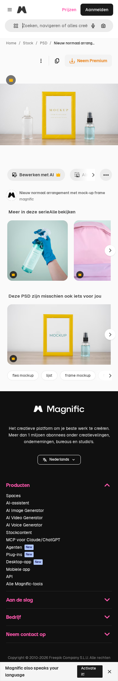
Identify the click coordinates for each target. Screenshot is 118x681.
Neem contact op (26, 634)
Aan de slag (19, 599)
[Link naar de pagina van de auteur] (11, 196)
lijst (49, 375)
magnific (26, 199)
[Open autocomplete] (13, 26)
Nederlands (59, 459)
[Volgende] (93, 175)
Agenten (19, 547)
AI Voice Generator (24, 525)
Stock (28, 43)
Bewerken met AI (33, 176)
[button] (59, 460)
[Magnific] (59, 410)
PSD (43, 43)
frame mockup (77, 375)
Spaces (13, 495)
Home (11, 43)
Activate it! (88, 671)
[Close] (109, 671)
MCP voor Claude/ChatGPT (33, 539)
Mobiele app (18, 569)
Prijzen (69, 9)
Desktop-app (23, 561)
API (9, 576)
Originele (39, 81)
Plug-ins (19, 554)
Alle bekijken (62, 212)
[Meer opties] (41, 61)
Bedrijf (13, 617)
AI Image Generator (25, 510)
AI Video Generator (24, 517)
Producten (18, 485)
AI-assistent (17, 503)
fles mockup (23, 375)
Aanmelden (96, 9)
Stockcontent (19, 532)
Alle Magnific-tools (24, 584)
